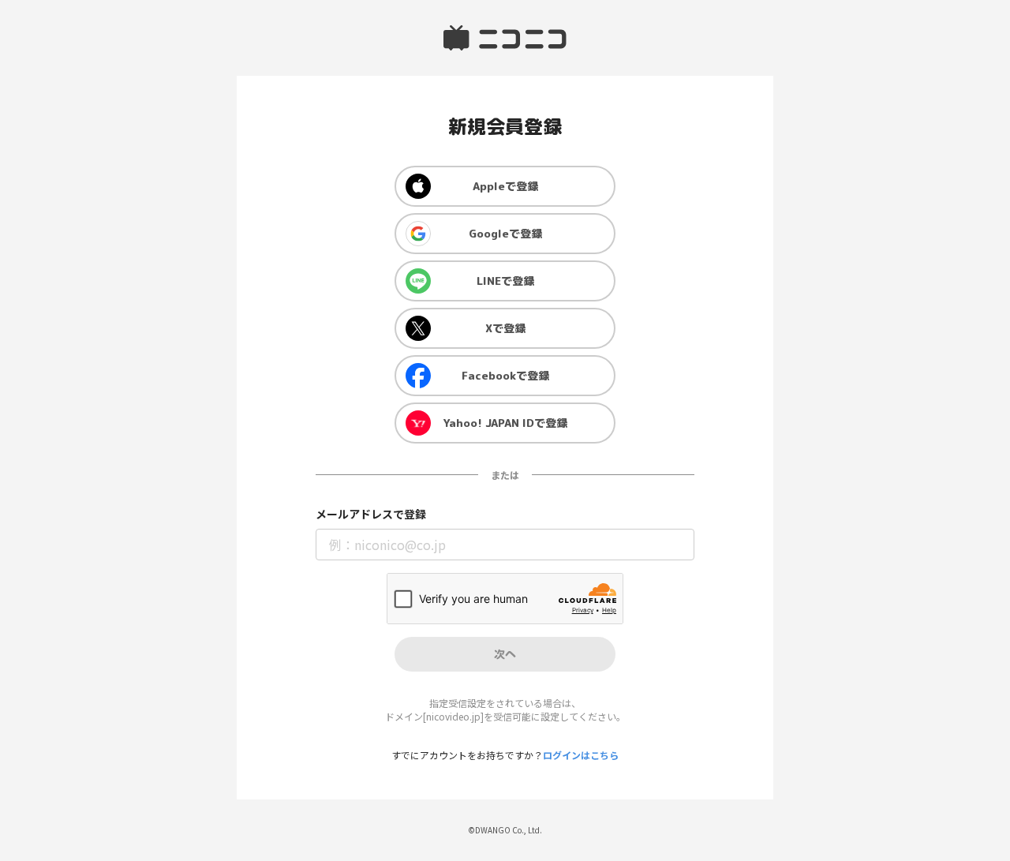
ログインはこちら (581, 755)
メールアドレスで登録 (371, 514)
